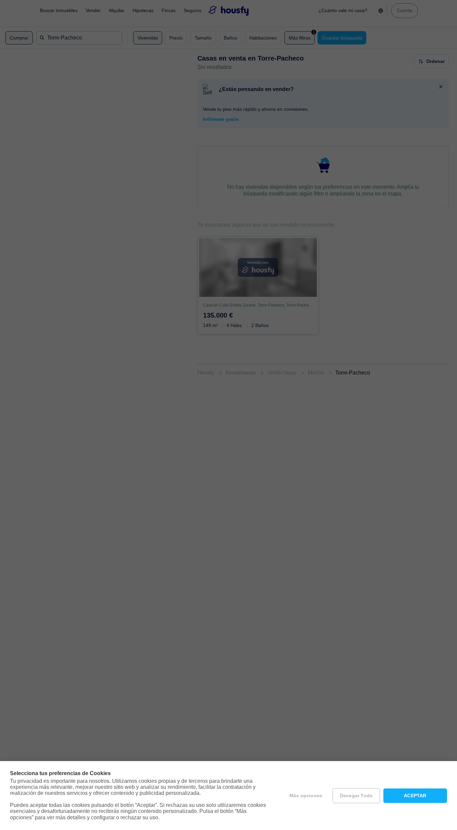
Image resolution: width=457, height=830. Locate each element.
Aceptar (415, 795)
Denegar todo (356, 795)
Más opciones (305, 795)
